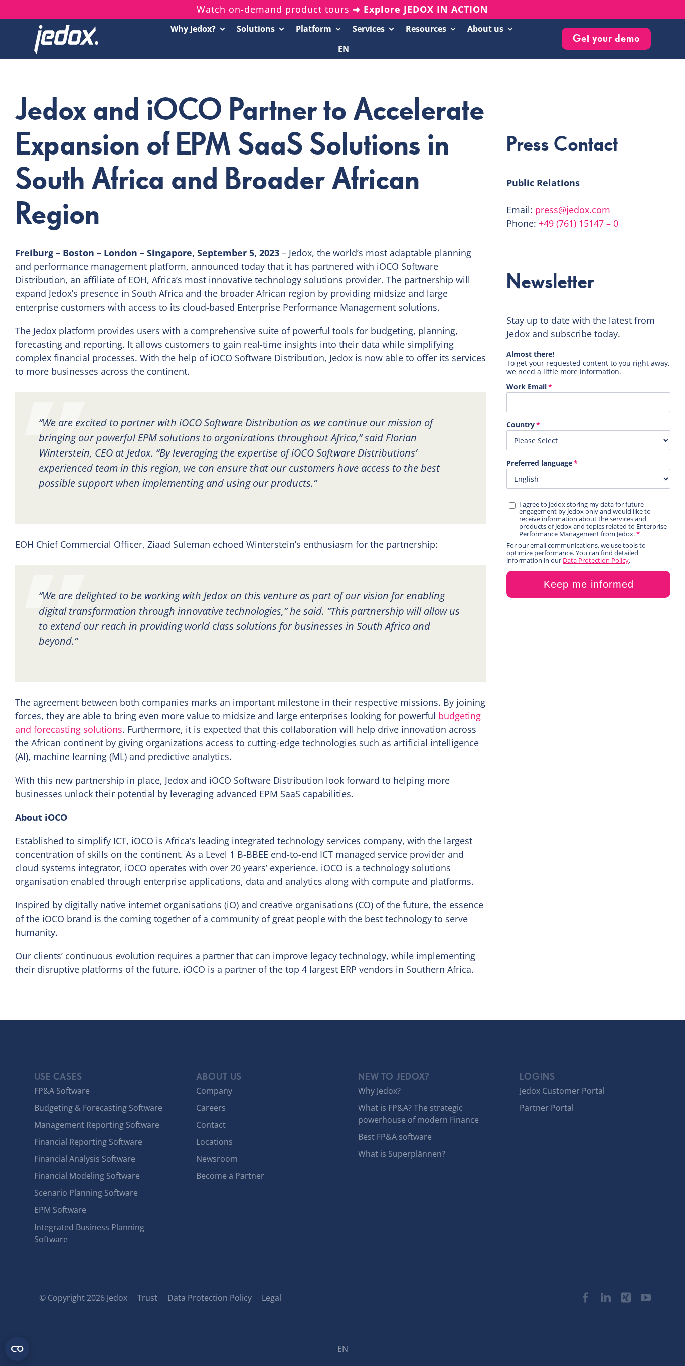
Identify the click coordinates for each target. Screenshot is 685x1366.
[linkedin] (606, 1298)
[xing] (626, 1298)
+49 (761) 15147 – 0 (578, 223)
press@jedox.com (572, 210)
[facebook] (586, 1298)
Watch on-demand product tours (342, 9)
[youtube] (646, 1298)
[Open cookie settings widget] (17, 1349)
